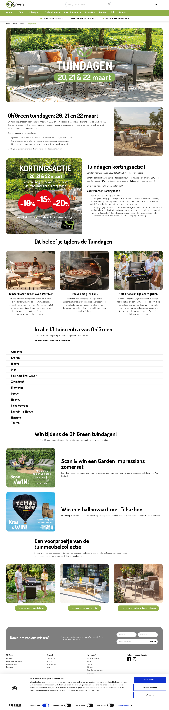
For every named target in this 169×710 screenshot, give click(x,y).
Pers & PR (49, 661)
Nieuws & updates (11, 664)
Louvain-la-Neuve (22, 411)
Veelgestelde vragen (93, 658)
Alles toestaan (150, 680)
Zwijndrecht (18, 381)
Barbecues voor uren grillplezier (31, 608)
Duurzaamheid (10, 667)
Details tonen (123, 705)
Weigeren (150, 695)
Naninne (16, 417)
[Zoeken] (108, 4)
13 (113, 18)
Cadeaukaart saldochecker (95, 670)
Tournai (15, 422)
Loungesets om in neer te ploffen (84, 608)
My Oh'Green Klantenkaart (14, 661)
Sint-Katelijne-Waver (24, 375)
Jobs (48, 667)
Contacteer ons (51, 664)
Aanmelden (152, 641)
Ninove (15, 363)
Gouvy (15, 393)
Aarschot (16, 351)
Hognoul (16, 399)
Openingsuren (51, 658)
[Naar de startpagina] (15, 4)
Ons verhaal (9, 658)
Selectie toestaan (150, 687)
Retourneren (91, 667)
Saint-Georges (19, 405)
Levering (89, 664)
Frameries (17, 387)
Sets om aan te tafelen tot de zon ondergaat (138, 608)
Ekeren (15, 357)
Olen (13, 369)
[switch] (67, 705)
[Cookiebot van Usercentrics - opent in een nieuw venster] (15, 705)
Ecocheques (90, 673)
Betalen (89, 661)
